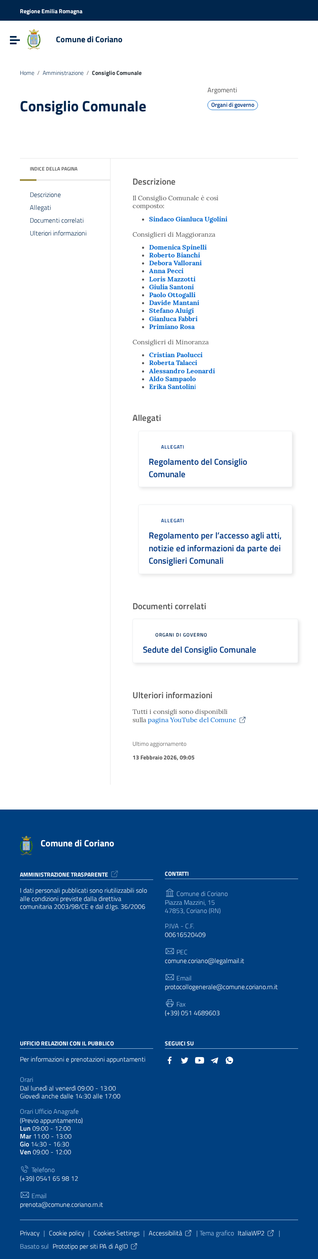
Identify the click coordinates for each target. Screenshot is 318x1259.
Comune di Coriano (89, 39)
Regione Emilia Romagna (51, 11)
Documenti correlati (57, 220)
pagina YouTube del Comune (192, 720)
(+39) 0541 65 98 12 (49, 1178)
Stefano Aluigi (171, 310)
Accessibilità (165, 1233)
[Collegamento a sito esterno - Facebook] (170, 1059)
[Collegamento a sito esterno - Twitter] (185, 1059)
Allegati (40, 207)
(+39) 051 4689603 (192, 1013)
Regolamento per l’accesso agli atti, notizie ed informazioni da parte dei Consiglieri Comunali (215, 548)
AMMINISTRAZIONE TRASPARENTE (64, 874)
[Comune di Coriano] (34, 38)
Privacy (30, 1233)
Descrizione (45, 194)
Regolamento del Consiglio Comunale (198, 468)
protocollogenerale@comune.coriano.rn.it (221, 987)
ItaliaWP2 (251, 1233)
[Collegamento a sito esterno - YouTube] (200, 1059)
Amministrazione (63, 72)
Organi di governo (232, 104)
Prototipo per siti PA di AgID (90, 1246)
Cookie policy (66, 1233)
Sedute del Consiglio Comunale (199, 649)
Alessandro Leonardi (182, 371)
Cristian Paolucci (175, 355)
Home (27, 72)
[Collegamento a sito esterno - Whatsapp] (229, 1059)
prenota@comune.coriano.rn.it (61, 1205)
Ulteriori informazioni (58, 233)
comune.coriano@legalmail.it (204, 961)
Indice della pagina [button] (53, 169)
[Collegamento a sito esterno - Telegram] (214, 1059)
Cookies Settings (117, 1233)
